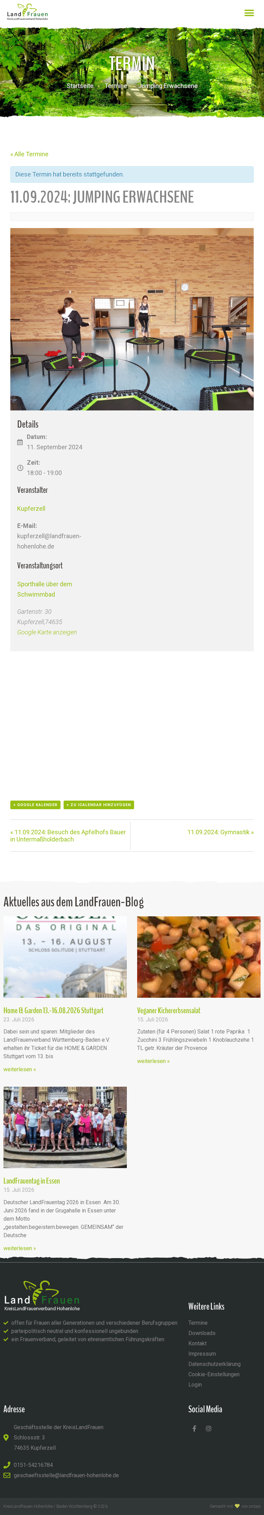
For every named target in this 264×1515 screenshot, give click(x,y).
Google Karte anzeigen (47, 632)
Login (195, 1384)
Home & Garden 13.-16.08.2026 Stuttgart (53, 1010)
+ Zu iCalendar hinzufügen (99, 805)
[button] (249, 13)
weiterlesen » (19, 1069)
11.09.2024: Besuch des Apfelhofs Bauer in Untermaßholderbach (68, 835)
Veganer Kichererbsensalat (168, 1010)
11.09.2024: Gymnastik (220, 832)
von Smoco (251, 1506)
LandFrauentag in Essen (31, 1180)
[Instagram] (208, 1428)
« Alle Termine (29, 154)
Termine (115, 85)
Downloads (202, 1333)
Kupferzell (31, 508)
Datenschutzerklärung (214, 1364)
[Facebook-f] (194, 1428)
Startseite (80, 85)
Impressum (202, 1353)
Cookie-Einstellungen (214, 1374)
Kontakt (197, 1343)
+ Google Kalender (35, 805)
